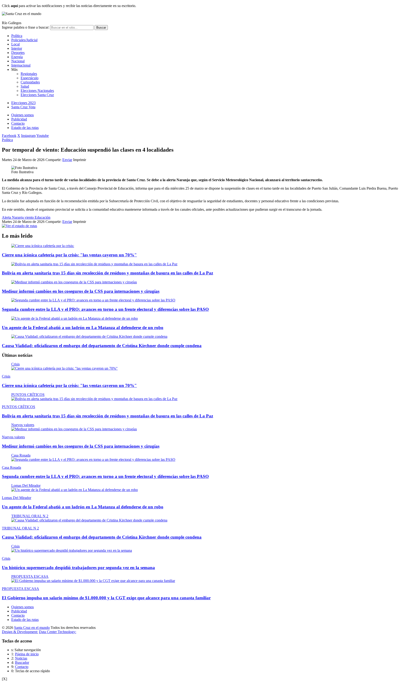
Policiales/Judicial (24, 40)
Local (15, 44)
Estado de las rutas (25, 128)
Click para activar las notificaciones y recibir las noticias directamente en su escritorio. (69, 6)
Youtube (42, 136)
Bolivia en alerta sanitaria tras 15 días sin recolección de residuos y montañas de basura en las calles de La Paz (107, 272)
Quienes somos (22, 115)
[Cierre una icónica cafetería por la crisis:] (42, 246)
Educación (42, 217)
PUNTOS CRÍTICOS (28, 395)
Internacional (20, 65)
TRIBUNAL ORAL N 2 (29, 516)
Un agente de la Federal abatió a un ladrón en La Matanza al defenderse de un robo (82, 327)
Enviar (67, 160)
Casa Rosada (20, 455)
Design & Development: (20, 632)
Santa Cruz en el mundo (32, 628)
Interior (16, 48)
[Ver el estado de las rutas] (19, 226)
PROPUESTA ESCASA (30, 576)
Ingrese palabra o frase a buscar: (25, 27)
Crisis (15, 364)
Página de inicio (27, 654)
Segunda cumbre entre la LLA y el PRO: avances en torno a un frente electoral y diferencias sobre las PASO (105, 309)
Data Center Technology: (57, 632)
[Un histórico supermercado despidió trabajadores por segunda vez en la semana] (71, 550)
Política (16, 36)
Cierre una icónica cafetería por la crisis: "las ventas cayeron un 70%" (69, 254)
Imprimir (79, 160)
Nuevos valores (22, 425)
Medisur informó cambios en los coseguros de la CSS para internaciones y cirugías (80, 291)
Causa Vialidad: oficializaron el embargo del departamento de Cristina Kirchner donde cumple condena (102, 345)
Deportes (18, 53)
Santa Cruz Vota (23, 107)
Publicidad (19, 119)
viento (30, 217)
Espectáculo (29, 78)
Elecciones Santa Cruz (37, 95)
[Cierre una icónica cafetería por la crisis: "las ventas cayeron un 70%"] (64, 368)
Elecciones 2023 (23, 103)
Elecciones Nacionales (37, 91)
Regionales (29, 74)
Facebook (9, 136)
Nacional (18, 61)
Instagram (28, 136)
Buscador (22, 662)
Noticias (21, 658)
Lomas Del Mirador (26, 486)
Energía (17, 57)
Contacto (18, 123)
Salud (25, 86)
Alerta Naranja (13, 217)
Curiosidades (30, 82)
